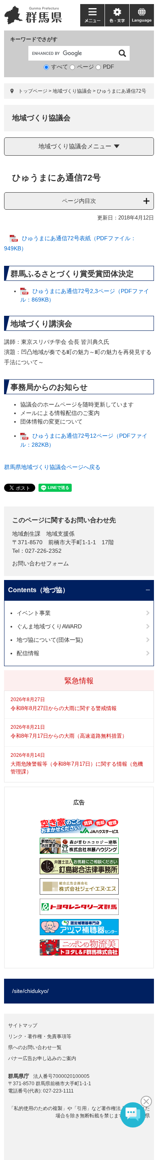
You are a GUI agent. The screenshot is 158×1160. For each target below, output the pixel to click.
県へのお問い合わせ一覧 (35, 1047)
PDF (108, 66)
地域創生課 (26, 533)
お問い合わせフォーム (40, 563)
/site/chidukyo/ (30, 991)
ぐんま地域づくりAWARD (49, 626)
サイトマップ (22, 1025)
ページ (85, 66)
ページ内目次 (79, 201)
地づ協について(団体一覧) (50, 639)
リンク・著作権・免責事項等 (39, 1036)
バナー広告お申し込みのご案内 (42, 1058)
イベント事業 (34, 613)
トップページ (32, 91)
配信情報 (28, 653)
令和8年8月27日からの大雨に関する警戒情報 (64, 708)
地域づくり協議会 (72, 91)
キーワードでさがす (34, 39)
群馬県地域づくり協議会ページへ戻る (52, 467)
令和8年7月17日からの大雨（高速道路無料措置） (69, 736)
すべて (59, 66)
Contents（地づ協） (38, 590)
